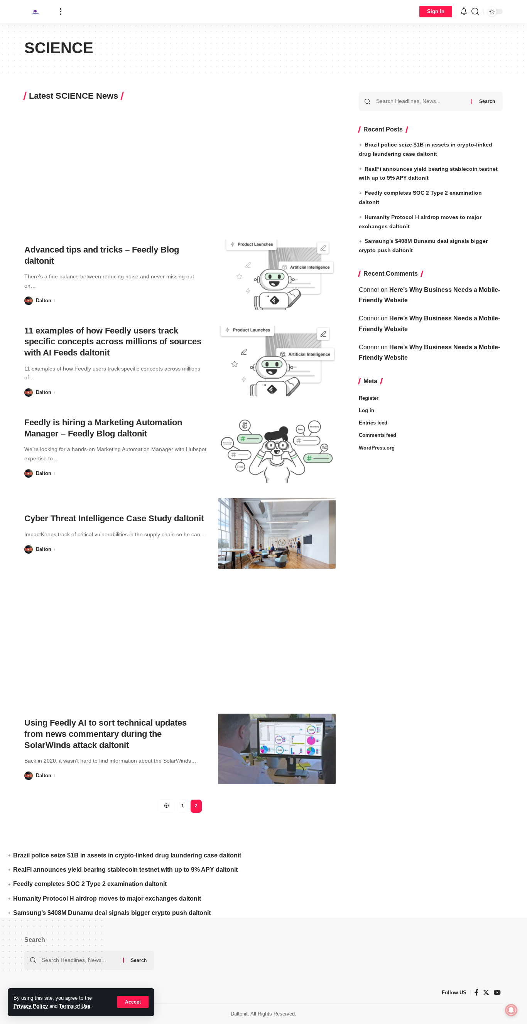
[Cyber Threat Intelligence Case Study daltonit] (277, 533)
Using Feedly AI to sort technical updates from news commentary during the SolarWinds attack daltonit (105, 733)
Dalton (43, 300)
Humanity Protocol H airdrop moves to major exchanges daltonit (107, 898)
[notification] (464, 11)
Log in (366, 410)
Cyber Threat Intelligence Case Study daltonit (114, 518)
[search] (475, 11)
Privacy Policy (31, 1006)
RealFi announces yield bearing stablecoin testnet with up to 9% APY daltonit (125, 869)
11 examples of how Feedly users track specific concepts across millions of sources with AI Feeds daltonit (112, 341)
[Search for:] (420, 101)
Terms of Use (74, 1006)
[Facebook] (476, 992)
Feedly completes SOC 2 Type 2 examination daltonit (90, 884)
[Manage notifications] (511, 1010)
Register (368, 398)
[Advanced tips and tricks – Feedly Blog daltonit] (277, 274)
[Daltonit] (35, 11)
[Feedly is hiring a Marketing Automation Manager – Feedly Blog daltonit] (277, 447)
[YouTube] (497, 992)
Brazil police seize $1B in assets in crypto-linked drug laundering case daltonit (127, 855)
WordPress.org (377, 447)
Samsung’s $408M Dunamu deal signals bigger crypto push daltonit (112, 912)
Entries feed (373, 423)
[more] (60, 11)
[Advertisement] (180, 167)
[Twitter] (486, 992)
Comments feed (377, 435)
